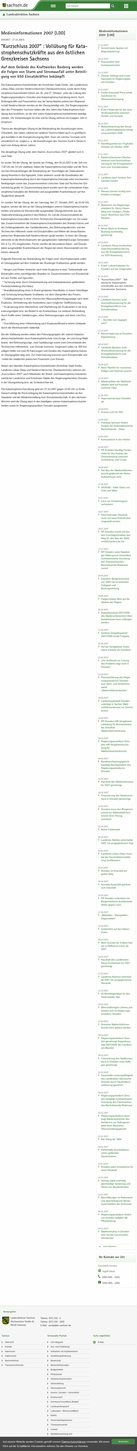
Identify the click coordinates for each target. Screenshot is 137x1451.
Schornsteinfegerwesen (61, 1420)
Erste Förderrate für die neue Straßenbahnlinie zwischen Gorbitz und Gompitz (116, 112)
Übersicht (9, 1342)
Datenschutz (10, 1356)
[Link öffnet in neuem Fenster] (15, 7)
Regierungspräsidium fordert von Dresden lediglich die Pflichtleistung (116, 1217)
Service (5, 1336)
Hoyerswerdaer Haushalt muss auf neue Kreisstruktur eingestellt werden (116, 518)
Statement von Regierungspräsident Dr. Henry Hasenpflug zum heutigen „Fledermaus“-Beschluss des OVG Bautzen (115, 211)
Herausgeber (9, 1312)
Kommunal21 (57, 1397)
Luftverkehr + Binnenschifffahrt (64, 1411)
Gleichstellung (57, 1383)
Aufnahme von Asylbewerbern (64, 1351)
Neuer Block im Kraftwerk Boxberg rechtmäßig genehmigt (114, 231)
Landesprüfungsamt (60, 1406)
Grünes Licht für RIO (112, 412)
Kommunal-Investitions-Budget (65, 1402)
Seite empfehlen (101, 1336)
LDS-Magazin (57, 1342)
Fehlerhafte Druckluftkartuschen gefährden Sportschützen (115, 1153)
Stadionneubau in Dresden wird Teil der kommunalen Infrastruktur (115, 1234)
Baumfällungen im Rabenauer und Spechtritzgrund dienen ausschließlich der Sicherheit (117, 1200)
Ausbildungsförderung (61, 1356)
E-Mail (101, 1342)
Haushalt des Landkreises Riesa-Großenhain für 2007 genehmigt (115, 963)
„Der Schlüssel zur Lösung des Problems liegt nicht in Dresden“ (115, 663)
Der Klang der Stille (111, 1139)
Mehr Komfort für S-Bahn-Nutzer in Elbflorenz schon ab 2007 (117, 946)
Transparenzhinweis (14, 1365)
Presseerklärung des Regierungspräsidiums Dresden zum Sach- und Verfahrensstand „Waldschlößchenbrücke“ (116, 684)
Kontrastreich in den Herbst (115, 439)
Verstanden (123, 1441)
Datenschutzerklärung (73, 1441)
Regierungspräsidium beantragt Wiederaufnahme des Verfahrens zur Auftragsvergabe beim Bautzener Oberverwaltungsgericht (115, 1122)
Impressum (10, 1351)
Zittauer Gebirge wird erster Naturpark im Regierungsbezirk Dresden (116, 79)
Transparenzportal (59, 1425)
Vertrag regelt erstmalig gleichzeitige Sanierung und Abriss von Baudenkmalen (115, 1183)
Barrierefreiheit (12, 1360)
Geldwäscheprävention (61, 1379)
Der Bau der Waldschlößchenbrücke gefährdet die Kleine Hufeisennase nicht (117, 473)
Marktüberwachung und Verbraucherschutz (61, 1436)
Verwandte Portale (57, 1336)
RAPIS (54, 1415)
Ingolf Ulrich (108, 1271)
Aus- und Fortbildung (60, 1347)
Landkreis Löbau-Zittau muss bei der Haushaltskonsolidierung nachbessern (116, 857)
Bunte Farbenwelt (110, 829)
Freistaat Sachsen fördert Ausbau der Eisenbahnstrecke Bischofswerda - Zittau (117, 425)
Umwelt (54, 1429)
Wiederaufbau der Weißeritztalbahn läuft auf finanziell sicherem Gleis (116, 384)
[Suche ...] (113, 6)
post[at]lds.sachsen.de (60, 1325)
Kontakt (8, 1347)
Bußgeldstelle (57, 1369)
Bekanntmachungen (60, 1365)
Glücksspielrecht (58, 1388)
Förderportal (56, 1374)
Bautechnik (56, 1360)
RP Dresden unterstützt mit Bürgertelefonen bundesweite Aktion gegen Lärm (116, 901)
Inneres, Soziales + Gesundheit (65, 1392)
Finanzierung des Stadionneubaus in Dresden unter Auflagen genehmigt (117, 1061)
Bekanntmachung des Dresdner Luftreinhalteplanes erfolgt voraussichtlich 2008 (117, 129)
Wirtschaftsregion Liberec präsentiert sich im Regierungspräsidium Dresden (117, 1010)
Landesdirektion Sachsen (23, 14)
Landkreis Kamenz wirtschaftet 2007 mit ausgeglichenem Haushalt (116, 980)
